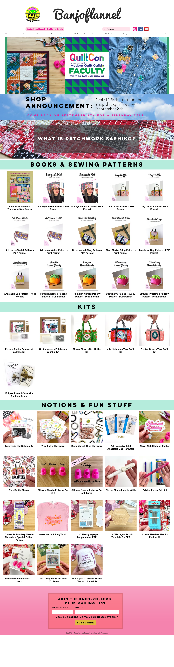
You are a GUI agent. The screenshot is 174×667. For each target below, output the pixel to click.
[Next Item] (169, 65)
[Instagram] (135, 29)
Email (79, 608)
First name (60, 608)
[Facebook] (140, 29)
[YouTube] (146, 29)
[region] (86, 139)
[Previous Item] (4, 65)
